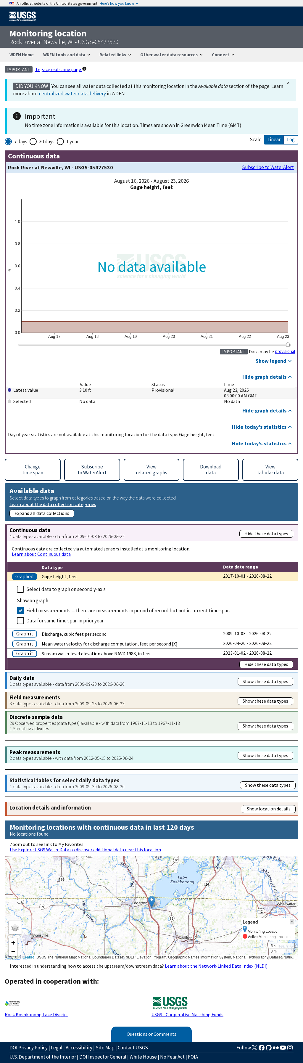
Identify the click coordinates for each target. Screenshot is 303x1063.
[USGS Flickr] (275, 1049)
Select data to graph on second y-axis (66, 589)
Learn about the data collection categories (52, 504)
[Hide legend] (292, 921)
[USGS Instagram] (290, 1049)
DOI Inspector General (102, 1057)
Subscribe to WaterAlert (268, 167)
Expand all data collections (41, 513)
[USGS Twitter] (254, 1049)
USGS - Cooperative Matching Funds (187, 1014)
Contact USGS (133, 1047)
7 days (20, 141)
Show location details (269, 809)
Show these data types (265, 681)
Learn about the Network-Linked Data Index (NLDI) (216, 966)
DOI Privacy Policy (28, 1047)
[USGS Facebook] (261, 1049)
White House (143, 1057)
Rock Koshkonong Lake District (36, 1014)
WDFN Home (21, 54)
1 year (72, 141)
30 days (46, 141)
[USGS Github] (268, 1049)
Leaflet (28, 956)
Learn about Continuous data (41, 554)
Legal (56, 1047)
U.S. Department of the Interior (42, 1057)
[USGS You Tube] (282, 1049)
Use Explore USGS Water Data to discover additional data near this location (85, 849)
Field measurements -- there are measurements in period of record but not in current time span (128, 610)
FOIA (193, 1057)
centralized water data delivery (72, 93)
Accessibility (79, 1047)
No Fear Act (172, 1057)
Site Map (105, 1047)
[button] (151, 902)
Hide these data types (266, 534)
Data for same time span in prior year (65, 620)
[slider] (287, 344)
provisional (285, 351)
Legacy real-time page (58, 69)
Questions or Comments (151, 1034)
